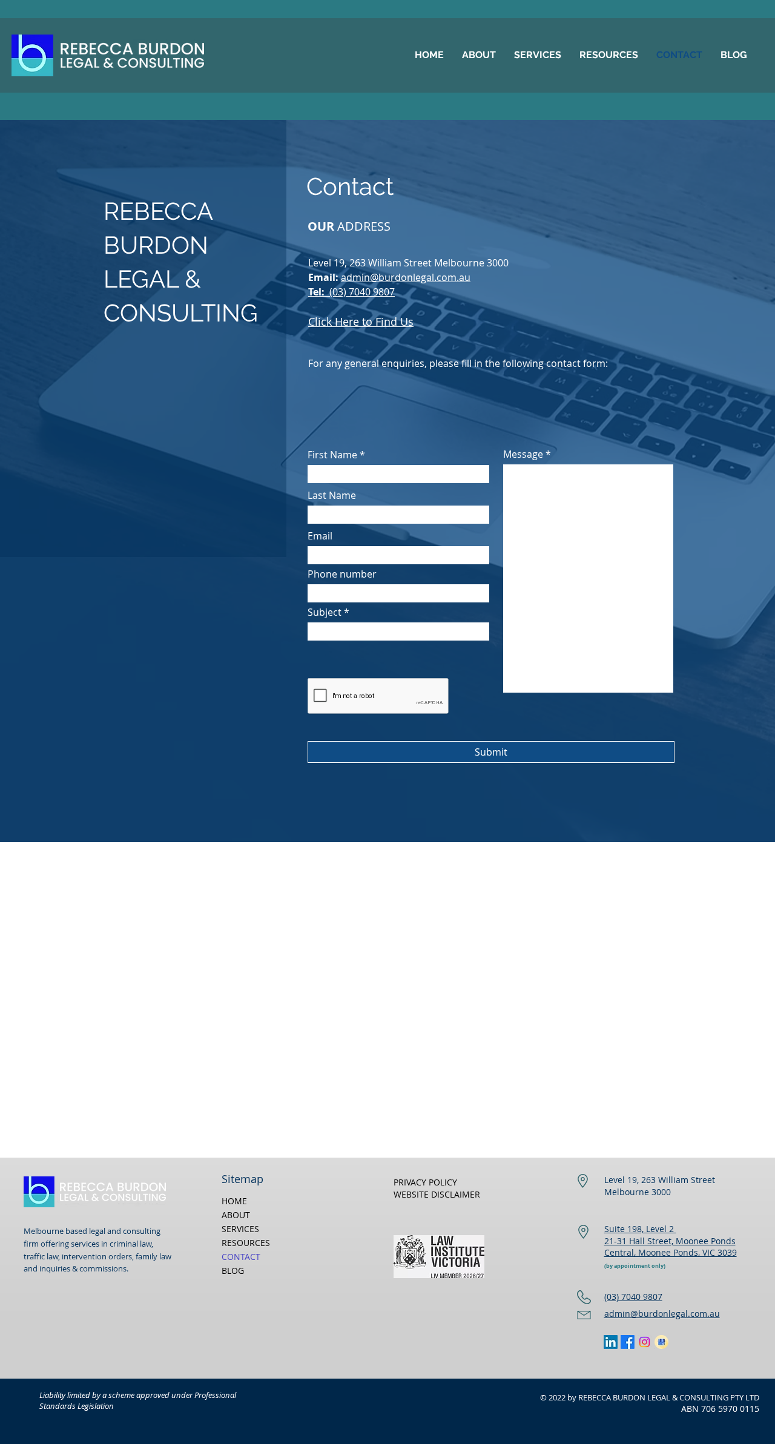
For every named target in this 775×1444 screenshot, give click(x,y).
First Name (332, 455)
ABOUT (236, 1215)
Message (523, 454)
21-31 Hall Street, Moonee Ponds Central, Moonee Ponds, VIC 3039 (670, 1247)
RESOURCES (246, 1242)
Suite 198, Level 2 (640, 1229)
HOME (234, 1201)
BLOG (233, 1270)
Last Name (332, 495)
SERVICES (240, 1229)
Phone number (342, 574)
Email (320, 536)
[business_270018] (661, 1342)
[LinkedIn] (611, 1342)
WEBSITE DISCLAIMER (437, 1194)
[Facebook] (628, 1342)
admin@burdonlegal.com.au (405, 277)
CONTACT (241, 1256)
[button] (537, 55)
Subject (324, 612)
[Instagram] (644, 1342)
